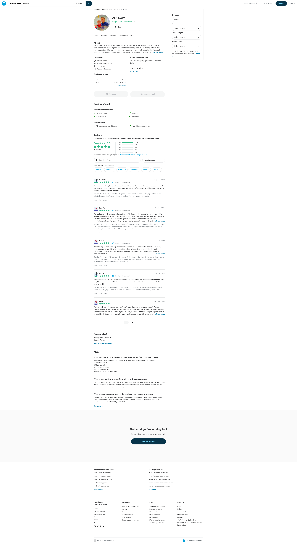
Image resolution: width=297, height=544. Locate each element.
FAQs (132, 36)
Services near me (128, 515)
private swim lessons (110, 10)
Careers (97, 517)
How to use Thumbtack (130, 506)
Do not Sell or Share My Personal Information (189, 524)
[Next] (132, 322)
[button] (102, 23)
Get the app (126, 512)
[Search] (89, 3)
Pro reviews (153, 517)
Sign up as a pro (155, 509)
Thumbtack (97, 10)
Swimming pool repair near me (158, 476)
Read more (122, 85)
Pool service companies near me (159, 486)
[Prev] (126, 322)
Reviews (113, 36)
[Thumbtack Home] (4, 3)
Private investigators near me (158, 472)
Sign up (124, 509)
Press (96, 520)
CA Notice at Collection (186, 520)
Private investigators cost (102, 476)
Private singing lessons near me (159, 479)
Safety (179, 509)
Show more (98, 490)
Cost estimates (127, 517)
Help (179, 506)
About (96, 36)
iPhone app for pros (157, 520)
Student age (177, 42)
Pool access (176, 24)
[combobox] (40, 3)
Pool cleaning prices (100, 483)
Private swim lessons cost (102, 472)
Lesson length (177, 33)
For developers (99, 514)
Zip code (175, 15)
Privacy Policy (182, 515)
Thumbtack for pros (157, 506)
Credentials (123, 36)
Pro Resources (154, 515)
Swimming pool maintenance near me (161, 483)
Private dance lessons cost (103, 479)
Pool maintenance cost (102, 486)
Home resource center (130, 520)
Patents (180, 517)
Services (104, 36)
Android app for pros (157, 523)
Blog (95, 522)
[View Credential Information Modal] (106, 334)
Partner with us (99, 511)
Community (153, 512)
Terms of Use (182, 512)
